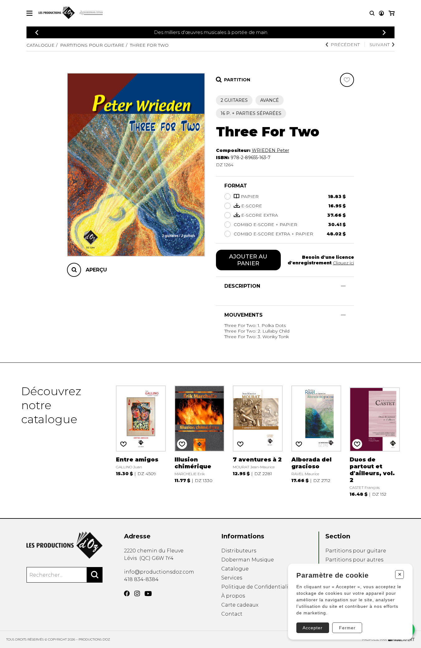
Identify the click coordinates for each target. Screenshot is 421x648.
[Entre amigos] (141, 440)
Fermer (347, 627)
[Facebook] (127, 593)
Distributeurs (238, 551)
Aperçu (96, 270)
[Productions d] (64, 545)
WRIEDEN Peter (270, 150)
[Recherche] (372, 13)
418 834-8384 (141, 579)
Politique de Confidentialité (257, 587)
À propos (233, 596)
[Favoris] (347, 80)
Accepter (313, 627)
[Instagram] (137, 593)
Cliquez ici (343, 263)
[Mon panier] (392, 13)
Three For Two (149, 45)
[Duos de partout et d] (374, 440)
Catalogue (40, 45)
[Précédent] (36, 32)
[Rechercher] (95, 575)
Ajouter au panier (248, 260)
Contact (231, 614)
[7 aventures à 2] (258, 440)
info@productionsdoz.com (159, 572)
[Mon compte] (381, 13)
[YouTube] (148, 594)
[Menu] (29, 13)
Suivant (380, 44)
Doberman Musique (247, 560)
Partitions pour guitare (92, 45)
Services (231, 578)
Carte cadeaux (239, 605)
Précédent (345, 44)
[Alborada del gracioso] (316, 440)
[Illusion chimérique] (199, 440)
